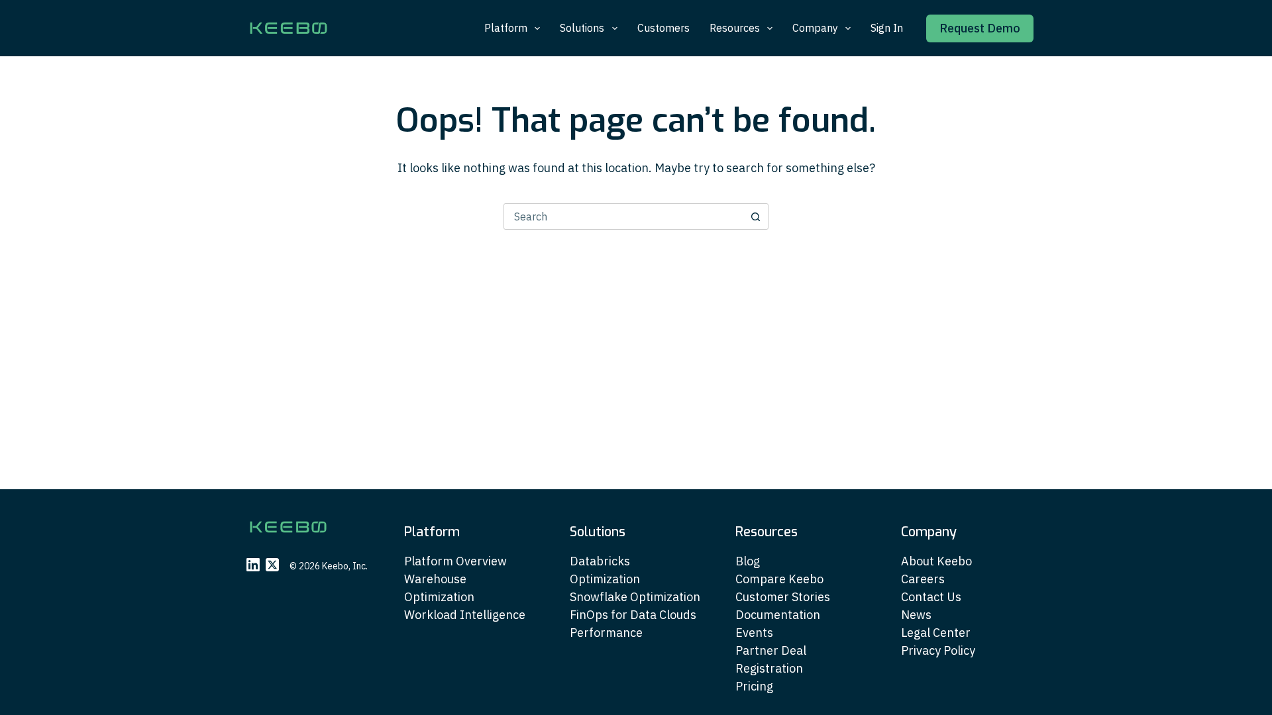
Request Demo (979, 28)
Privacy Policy (938, 650)
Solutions (582, 27)
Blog (747, 561)
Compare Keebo (779, 579)
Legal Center (936, 632)
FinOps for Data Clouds (633, 614)
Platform (505, 27)
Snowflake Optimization (635, 596)
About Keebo (936, 561)
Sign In (887, 27)
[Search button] (755, 216)
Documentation (777, 614)
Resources (735, 27)
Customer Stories (782, 596)
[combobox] (623, 216)
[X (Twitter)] (272, 564)
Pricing (754, 686)
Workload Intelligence (464, 614)
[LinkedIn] (253, 564)
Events (754, 632)
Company (815, 27)
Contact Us (931, 596)
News (916, 614)
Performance (606, 632)
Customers (663, 27)
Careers (923, 579)
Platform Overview (455, 561)
